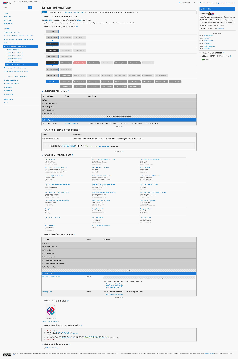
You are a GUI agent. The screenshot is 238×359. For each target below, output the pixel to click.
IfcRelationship (79, 37)
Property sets (207, 42)
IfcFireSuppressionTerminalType (121, 81)
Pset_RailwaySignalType (148, 201)
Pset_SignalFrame (146, 209)
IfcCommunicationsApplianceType (94, 81)
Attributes (206, 38)
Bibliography (8, 99)
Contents (7, 16)
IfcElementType (52, 56)
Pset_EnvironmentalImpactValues (103, 184)
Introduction (8, 24)
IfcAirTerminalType (66, 81)
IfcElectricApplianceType (107, 81)
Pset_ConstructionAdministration (103, 159)
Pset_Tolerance (97, 217)
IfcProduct (68, 12)
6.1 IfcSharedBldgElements (12, 49)
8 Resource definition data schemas (16, 71)
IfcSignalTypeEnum (71, 123)
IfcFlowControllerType (93, 75)
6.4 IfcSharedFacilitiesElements (14, 58)
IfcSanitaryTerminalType (94, 86)
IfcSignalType (48, 20)
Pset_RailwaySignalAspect (101, 201)
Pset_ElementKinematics (100, 167)
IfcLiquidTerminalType (161, 81)
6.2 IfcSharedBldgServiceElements (14, 52)
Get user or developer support (227, 2)
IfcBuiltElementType (66, 63)
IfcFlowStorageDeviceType (148, 75)
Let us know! (221, 28)
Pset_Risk (48, 209)
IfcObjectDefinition (52, 37)
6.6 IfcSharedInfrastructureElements (15, 64)
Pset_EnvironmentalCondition (102, 176)
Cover (6, 13)
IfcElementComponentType (107, 63)
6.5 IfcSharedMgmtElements (13, 61)
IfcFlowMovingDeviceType (121, 75)
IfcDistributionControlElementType (66, 69)
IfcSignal (79, 20)
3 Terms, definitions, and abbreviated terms (19, 36)
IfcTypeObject (52, 44)
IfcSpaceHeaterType (107, 86)
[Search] (30, 7)
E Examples (8, 91)
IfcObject (79, 44)
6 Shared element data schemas (15, 46)
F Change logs (9, 94)
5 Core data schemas (11, 43)
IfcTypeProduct (79, 12)
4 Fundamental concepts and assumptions (18, 39)
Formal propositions (209, 40)
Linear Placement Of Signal (51, 321)
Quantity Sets (47, 292)
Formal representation (209, 46)
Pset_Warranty (50, 225)
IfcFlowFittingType (107, 75)
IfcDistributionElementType (53, 63)
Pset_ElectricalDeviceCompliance (56, 167)
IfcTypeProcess (66, 50)
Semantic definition (208, 35)
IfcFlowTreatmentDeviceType (162, 75)
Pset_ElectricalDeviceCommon (150, 159)
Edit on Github (207, 9)
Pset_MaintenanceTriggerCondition (57, 192)
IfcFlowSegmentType (134, 75)
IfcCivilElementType (80, 63)
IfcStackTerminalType (120, 86)
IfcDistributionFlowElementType (53, 69)
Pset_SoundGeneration (53, 217)
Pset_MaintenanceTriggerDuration (104, 192)
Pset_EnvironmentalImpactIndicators (57, 184)
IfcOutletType (79, 86)
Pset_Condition (50, 159)
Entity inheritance (208, 37)
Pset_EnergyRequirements (54, 176)
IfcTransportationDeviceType (148, 63)
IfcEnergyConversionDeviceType (80, 75)
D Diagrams (8, 87)
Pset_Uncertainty (146, 217)
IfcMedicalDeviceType (175, 81)
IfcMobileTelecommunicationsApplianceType (66, 86)
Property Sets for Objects (51, 277)
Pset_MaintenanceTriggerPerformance (153, 192)
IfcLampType (134, 81)
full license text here (209, 353)
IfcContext (66, 44)
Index (6, 103)
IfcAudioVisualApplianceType (80, 81)
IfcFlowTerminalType (52, 75)
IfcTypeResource (80, 50)
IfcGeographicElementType (135, 63)
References (207, 48)
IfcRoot (52, 31)
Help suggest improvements (207, 2)
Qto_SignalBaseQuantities (101, 225)
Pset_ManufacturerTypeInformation (57, 201)
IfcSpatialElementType (66, 56)
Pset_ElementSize (146, 167)
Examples (206, 45)
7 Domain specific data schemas (15, 68)
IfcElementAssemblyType (94, 63)
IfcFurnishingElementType (121, 63)
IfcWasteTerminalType (134, 86)
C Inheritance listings (11, 83)
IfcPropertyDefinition (66, 37)
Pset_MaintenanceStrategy (149, 184)
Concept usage (207, 43)
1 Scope (7, 29)
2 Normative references (12, 32)
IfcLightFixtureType (148, 81)
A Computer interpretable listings (15, 76)
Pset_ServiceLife (98, 209)
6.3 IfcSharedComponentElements (14, 55)
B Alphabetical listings (11, 80)
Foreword (7, 20)
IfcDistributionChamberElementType (66, 75)
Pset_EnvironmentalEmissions (150, 176)
